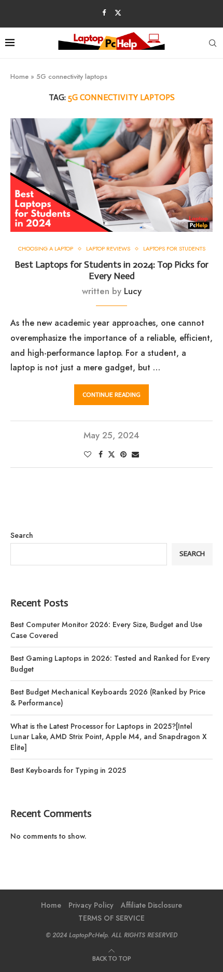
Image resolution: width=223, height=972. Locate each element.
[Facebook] (104, 13)
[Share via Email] (135, 454)
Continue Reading (111, 394)
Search (21, 535)
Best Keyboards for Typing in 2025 (68, 770)
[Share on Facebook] (101, 454)
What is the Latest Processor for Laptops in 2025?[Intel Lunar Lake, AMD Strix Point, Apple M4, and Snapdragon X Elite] (108, 737)
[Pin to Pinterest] (123, 454)
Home (19, 76)
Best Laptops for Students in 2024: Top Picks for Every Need (111, 270)
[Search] (212, 43)
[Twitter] (118, 13)
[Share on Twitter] (111, 454)
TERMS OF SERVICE (111, 918)
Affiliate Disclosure (151, 905)
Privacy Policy (91, 905)
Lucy (133, 291)
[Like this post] (87, 454)
